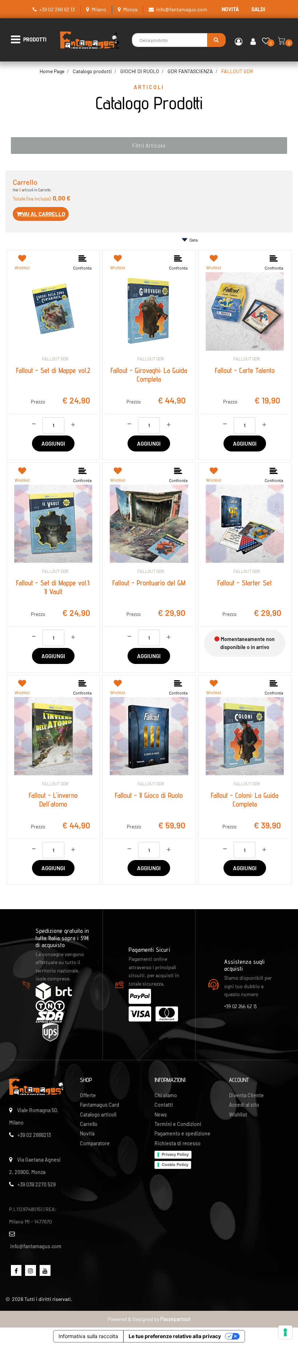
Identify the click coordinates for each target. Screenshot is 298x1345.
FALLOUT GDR (237, 71)
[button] (216, 40)
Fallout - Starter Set (244, 582)
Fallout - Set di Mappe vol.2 (53, 370)
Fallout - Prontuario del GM (148, 582)
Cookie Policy (175, 1164)
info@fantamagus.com (181, 9)
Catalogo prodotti (92, 71)
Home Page (52, 71)
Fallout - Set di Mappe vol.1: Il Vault (53, 587)
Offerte (88, 1095)
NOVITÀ (230, 9)
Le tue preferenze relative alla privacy (175, 1336)
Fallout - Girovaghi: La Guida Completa (148, 374)
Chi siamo (165, 1095)
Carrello (88, 1124)
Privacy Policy (175, 1154)
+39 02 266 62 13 (57, 9)
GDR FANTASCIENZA (190, 71)
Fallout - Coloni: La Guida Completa (244, 799)
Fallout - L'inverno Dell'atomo (53, 799)
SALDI (258, 9)
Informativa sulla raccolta (88, 1336)
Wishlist (238, 1114)
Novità (87, 1133)
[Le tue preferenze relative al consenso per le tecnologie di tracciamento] (285, 1332)
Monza (130, 9)
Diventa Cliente (246, 1095)
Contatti (163, 1105)
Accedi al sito (244, 1105)
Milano (99, 9)
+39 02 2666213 (34, 1135)
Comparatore (95, 1143)
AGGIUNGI (53, 443)
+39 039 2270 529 (36, 1184)
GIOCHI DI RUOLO (139, 71)
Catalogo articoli (98, 1114)
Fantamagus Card (99, 1105)
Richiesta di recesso (177, 1143)
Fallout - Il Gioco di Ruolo (149, 795)
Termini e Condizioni (177, 1124)
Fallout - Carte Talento (245, 370)
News (160, 1114)
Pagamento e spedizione (182, 1133)
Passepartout (175, 1319)
